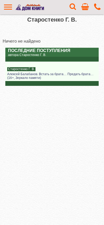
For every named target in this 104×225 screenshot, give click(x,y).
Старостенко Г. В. (21, 69)
